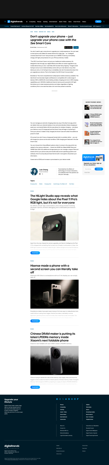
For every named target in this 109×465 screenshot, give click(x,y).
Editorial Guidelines (64, 433)
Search (104, 21)
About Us (62, 425)
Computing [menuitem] (32, 22)
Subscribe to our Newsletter (92, 425)
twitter (42, 174)
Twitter (63, 399)
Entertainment (63, 417)
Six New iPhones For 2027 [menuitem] (28, 26)
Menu (5, 21)
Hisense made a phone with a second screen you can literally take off (96, 108)
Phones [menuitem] (39, 22)
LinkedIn (75, 399)
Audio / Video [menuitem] (63, 22)
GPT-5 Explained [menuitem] (97, 26)
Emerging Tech (33, 183)
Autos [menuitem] (70, 22)
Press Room (84, 448)
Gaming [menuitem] (45, 22)
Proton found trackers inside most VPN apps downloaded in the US (96, 124)
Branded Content (90, 428)
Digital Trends (12, 24)
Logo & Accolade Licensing (66, 435)
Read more (35, 253)
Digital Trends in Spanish (91, 433)
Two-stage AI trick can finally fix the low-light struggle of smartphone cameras (96, 142)
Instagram (60, 399)
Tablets (87, 404)
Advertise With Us (64, 430)
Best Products (89, 414)
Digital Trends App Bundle (92, 435)
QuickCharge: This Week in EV (60, 183)
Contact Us (62, 428)
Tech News (71, 183)
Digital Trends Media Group (12, 459)
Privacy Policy (87, 172)
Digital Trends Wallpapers (91, 430)
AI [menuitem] (26, 22)
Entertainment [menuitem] (53, 22)
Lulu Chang (34, 47)
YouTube (66, 399)
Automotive (63, 419)
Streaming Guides (90, 412)
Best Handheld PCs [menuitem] (49, 26)
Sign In (98, 21)
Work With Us (59, 448)
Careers (57, 445)
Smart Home (63, 414)
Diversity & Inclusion (60, 450)
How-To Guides (89, 417)
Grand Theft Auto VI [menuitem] (15, 26)
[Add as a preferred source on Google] (68, 47)
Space (87, 409)
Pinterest (72, 399)
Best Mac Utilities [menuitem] (39, 26)
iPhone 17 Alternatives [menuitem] (73, 26)
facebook (39, 174)
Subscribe (98, 169)
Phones (62, 404)
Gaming (62, 409)
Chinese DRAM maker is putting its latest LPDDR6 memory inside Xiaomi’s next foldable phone (96, 117)
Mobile (40, 183)
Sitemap (83, 450)
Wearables (88, 407)
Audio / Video (63, 412)
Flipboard (78, 399)
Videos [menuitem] (84, 22)
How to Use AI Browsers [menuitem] (60, 26)
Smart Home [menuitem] (76, 22)
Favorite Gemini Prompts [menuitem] (86, 26)
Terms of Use (58, 453)
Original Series (89, 419)
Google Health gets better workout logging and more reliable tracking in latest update (95, 134)
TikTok (69, 399)
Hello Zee (61, 53)
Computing (63, 407)
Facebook (57, 399)
